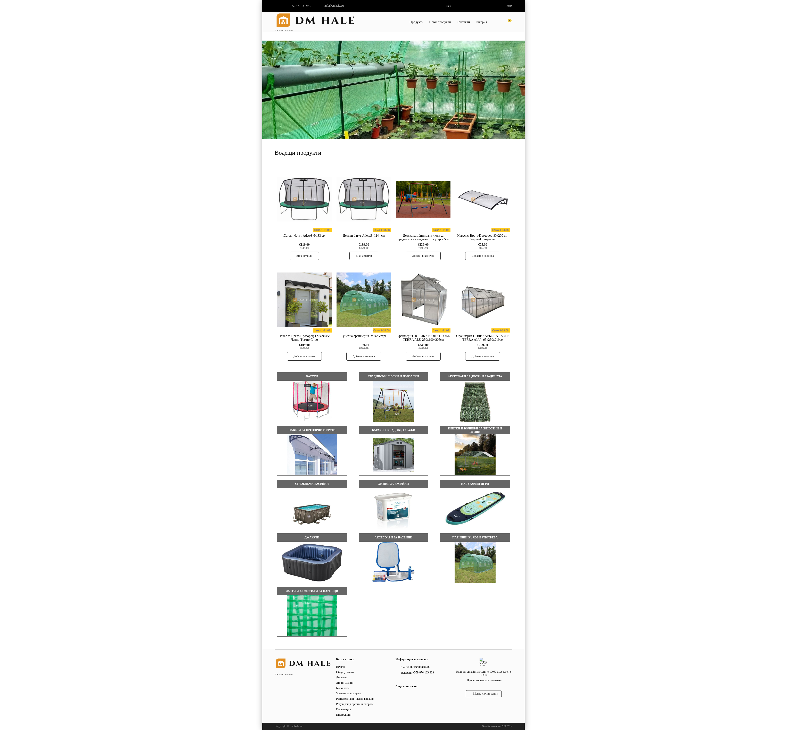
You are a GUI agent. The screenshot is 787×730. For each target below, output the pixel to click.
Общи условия (345, 672)
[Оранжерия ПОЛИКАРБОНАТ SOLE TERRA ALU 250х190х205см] (423, 299)
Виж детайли (304, 255)
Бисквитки (342, 688)
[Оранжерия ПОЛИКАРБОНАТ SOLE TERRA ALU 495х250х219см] (482, 299)
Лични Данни (345, 682)
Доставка (341, 677)
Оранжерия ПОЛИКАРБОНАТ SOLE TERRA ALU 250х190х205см (423, 337)
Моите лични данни (485, 693)
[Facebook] (398, 694)
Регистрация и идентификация (355, 698)
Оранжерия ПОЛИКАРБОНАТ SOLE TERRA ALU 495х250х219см (482, 337)
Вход (509, 5)
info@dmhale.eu (334, 5)
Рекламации (343, 709)
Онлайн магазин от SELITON (497, 726)
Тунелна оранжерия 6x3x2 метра (364, 336)
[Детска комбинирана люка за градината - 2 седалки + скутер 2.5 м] (423, 199)
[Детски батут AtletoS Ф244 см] (364, 199)
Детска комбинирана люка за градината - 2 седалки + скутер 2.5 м (423, 237)
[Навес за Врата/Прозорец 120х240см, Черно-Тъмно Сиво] (304, 299)
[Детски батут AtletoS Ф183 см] (304, 199)
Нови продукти (440, 22)
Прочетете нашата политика (484, 680)
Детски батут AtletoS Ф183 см (304, 235)
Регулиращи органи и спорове (355, 704)
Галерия (481, 22)
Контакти (463, 22)
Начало (340, 666)
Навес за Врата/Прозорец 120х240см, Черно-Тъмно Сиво (304, 337)
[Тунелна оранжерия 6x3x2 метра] (364, 299)
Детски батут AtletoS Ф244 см (364, 235)
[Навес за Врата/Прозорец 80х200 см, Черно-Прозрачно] (482, 199)
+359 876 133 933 (299, 6)
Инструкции (343, 714)
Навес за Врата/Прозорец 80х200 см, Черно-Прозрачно (482, 237)
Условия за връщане (348, 693)
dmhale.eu (297, 726)
